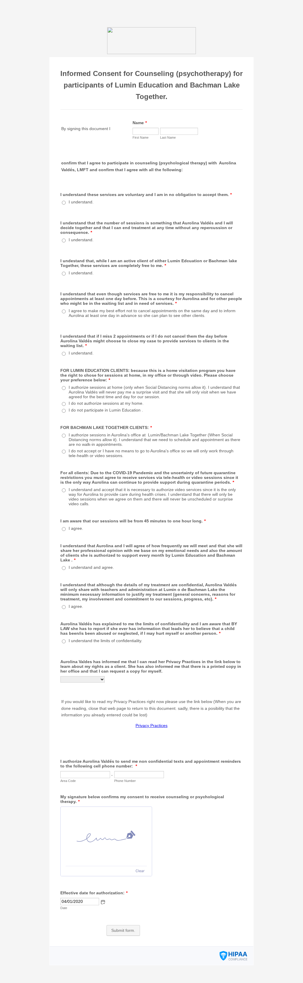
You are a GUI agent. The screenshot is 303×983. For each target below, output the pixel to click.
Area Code (68, 781)
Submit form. (123, 930)
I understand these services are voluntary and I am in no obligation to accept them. (146, 194)
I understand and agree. (91, 567)
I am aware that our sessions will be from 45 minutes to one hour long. (133, 521)
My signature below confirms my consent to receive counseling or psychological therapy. (142, 799)
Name (140, 122)
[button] (103, 902)
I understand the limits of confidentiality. (105, 640)
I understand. (81, 202)
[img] (106, 836)
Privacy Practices (151, 725)
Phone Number (125, 781)
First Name (141, 137)
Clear (140, 871)
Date (63, 908)
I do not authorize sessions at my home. (106, 403)
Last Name (168, 137)
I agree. (76, 528)
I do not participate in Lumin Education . (106, 410)
